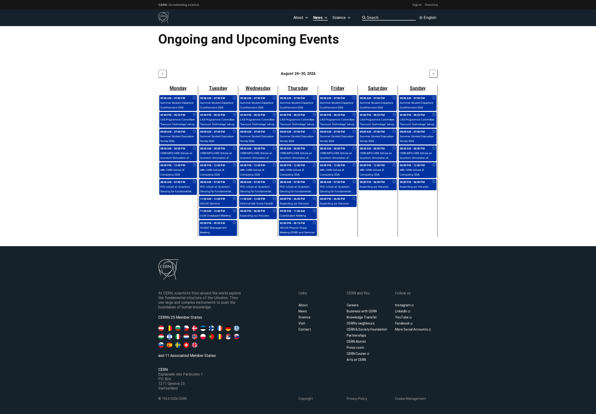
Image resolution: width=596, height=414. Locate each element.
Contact (304, 329)
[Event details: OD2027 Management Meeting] (234, 223)
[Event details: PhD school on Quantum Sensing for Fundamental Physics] (194, 181)
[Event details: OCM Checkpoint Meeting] (234, 210)
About (303, 305)
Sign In (417, 5)
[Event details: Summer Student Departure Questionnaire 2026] (194, 98)
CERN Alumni (356, 341)
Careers (353, 305)
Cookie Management (410, 398)
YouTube (402, 317)
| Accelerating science (178, 5)
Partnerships (356, 335)
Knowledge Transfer (362, 317)
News (302, 311)
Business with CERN (362, 311)
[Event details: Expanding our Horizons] (274, 210)
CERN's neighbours (361, 323)
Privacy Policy (357, 398)
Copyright (305, 398)
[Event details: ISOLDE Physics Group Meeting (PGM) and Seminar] (314, 223)
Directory (431, 5)
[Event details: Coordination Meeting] (314, 210)
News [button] (318, 17)
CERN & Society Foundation (367, 329)
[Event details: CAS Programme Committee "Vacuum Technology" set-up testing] (194, 114)
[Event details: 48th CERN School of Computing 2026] (194, 165)
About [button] (298, 17)
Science (339, 17)
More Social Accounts (412, 329)
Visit (301, 323)
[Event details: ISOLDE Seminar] (234, 198)
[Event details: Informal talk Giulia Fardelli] (274, 198)
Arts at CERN (356, 360)
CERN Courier (357, 353)
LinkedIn (401, 311)
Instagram (403, 305)
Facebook (402, 323)
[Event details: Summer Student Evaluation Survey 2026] (194, 131)
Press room (355, 347)
